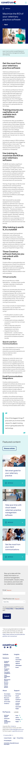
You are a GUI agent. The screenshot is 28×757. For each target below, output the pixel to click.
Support (16, 690)
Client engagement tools (7, 676)
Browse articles (9, 448)
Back (6, 24)
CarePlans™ (18, 699)
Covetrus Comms (18, 704)
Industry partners (6, 686)
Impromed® (18, 706)
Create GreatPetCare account (7, 721)
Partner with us (7, 695)
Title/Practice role (11, 599)
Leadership (6, 699)
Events (17, 667)
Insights (16, 654)
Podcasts (18, 661)
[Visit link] (4, 647)
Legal (14, 738)
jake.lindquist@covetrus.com (17, 729)
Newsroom (6, 697)
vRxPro (17, 717)
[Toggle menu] (26, 2)
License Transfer (8, 738)
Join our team (7, 701)
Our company (7, 693)
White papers (19, 665)
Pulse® (17, 695)
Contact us (6, 703)
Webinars (18, 663)
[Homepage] (8, 2)
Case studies (18, 659)
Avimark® (18, 701)
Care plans (18, 719)
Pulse (17, 715)
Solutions (6, 658)
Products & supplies (6, 669)
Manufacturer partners (7, 680)
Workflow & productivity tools (7, 666)
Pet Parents (18, 693)
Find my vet (6, 718)
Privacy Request (7, 740)
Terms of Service (20, 608)
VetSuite (5, 654)
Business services (6, 683)
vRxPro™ (18, 697)
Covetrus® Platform (6, 662)
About (5, 690)
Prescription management (7, 672)
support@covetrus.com (17, 731)
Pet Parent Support (6, 716)
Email (7, 590)
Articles (17, 657)
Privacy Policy (9, 608)
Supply (17, 708)
